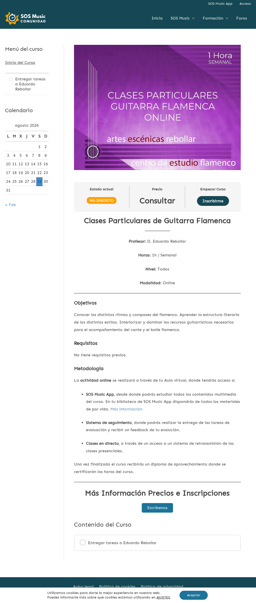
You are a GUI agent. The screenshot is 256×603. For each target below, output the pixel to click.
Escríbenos (157, 507)
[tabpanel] (157, 364)
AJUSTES (163, 597)
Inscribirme (212, 201)
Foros (241, 18)
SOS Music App (220, 4)
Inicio (157, 18)
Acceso (245, 4)
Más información (126, 409)
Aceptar (193, 595)
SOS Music (180, 18)
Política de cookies (117, 586)
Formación (213, 18)
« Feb (10, 204)
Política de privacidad (162, 586)
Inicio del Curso (20, 62)
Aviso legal (83, 586)
